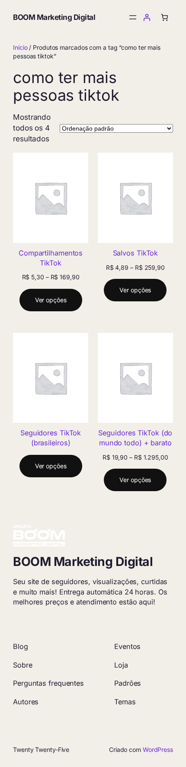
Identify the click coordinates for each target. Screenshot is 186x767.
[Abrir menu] (133, 17)
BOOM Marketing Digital (54, 17)
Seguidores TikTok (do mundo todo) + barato (135, 437)
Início (20, 47)
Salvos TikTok (135, 253)
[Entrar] (147, 17)
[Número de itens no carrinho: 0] (164, 17)
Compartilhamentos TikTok (51, 258)
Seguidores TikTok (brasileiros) (50, 437)
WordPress (158, 749)
